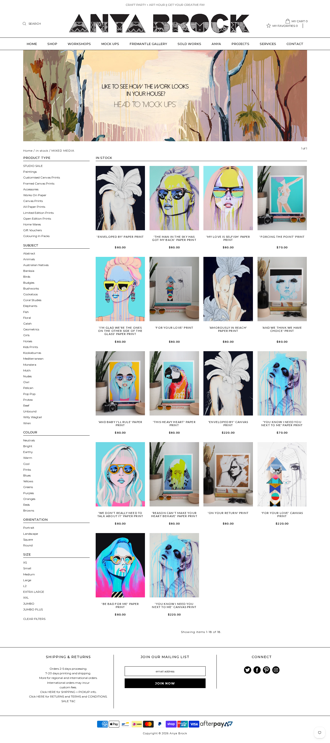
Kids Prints (30, 347)
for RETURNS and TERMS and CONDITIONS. (76, 696)
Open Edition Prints (37, 218)
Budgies (28, 282)
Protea (28, 399)
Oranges (29, 499)
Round (28, 545)
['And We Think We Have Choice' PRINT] (282, 289)
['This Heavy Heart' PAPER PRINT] (174, 383)
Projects (240, 44)
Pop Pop (29, 394)
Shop (52, 44)
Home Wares (32, 224)
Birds (26, 276)
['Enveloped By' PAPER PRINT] (120, 198)
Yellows (28, 481)
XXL (26, 597)
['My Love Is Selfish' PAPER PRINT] (228, 198)
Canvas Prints (33, 201)
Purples (28, 493)
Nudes (27, 376)
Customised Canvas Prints (41, 177)
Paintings (30, 171)
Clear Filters (34, 619)
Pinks (27, 469)
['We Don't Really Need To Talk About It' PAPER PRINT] (120, 474)
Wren (27, 423)
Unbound (29, 411)
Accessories (30, 189)
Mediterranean (33, 358)
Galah (27, 323)
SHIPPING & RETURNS (68, 657)
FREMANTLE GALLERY (148, 44)
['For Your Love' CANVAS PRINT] (282, 474)
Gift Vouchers (32, 230)
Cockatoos (30, 294)
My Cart (300, 21)
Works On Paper (34, 195)
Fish (26, 312)
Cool (26, 464)
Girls (26, 335)
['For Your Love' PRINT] (174, 289)
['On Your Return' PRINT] (228, 474)
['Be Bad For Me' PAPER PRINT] (120, 565)
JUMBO (28, 603)
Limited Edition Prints (38, 213)
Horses (27, 341)
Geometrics (31, 329)
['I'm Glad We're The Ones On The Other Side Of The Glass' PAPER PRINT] (120, 289)
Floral (27, 317)
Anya (216, 44)
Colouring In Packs (36, 236)
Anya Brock (178, 733)
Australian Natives (36, 265)
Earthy (28, 452)
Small (27, 568)
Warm (27, 458)
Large (27, 580)
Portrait (28, 527)
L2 (25, 586)
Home (32, 44)
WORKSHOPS (79, 44)
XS (25, 562)
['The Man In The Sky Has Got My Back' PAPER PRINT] (174, 198)
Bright (27, 446)
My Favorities (285, 26)
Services (268, 44)
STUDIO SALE (33, 166)
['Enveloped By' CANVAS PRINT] (228, 383)
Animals (29, 259)
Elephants (30, 306)
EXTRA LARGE (33, 592)
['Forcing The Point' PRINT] (282, 198)
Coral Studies (32, 300)
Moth (27, 370)
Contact (295, 44)
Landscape (30, 533)
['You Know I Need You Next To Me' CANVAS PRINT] (174, 565)
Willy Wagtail (32, 417)
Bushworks (31, 288)
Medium (29, 574)
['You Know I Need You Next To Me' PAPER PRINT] (282, 383)
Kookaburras (32, 353)
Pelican (28, 388)
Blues (27, 475)
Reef (26, 405)
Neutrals (29, 440)
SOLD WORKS (189, 44)
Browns (28, 510)
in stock (42, 150)
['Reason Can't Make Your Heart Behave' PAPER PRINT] (174, 474)
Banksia (28, 271)
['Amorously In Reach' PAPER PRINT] (228, 289)
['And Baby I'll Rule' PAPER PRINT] (120, 383)
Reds (26, 504)
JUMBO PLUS (33, 609)
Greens (28, 487)
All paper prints (34, 206)
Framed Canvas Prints (38, 183)
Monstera (29, 364)
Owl (26, 382)
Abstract (29, 253)
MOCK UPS (110, 44)
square (28, 539)
